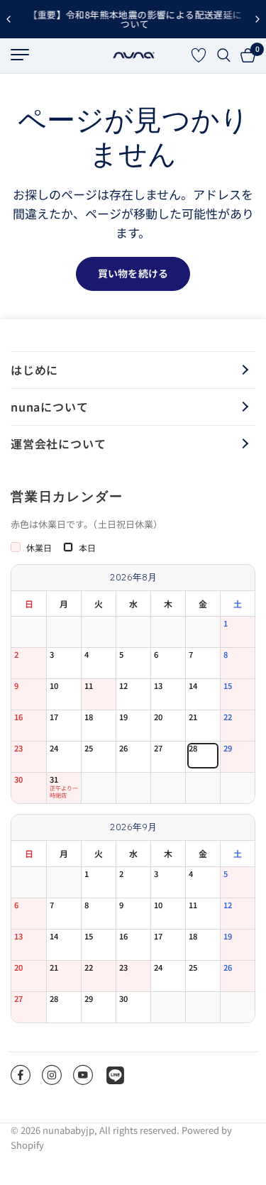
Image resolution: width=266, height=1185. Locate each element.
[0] (245, 55)
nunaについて (49, 406)
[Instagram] (52, 1075)
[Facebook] (21, 1075)
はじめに (34, 369)
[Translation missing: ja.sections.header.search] (223, 55)
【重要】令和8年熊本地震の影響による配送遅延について (133, 19)
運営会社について (58, 443)
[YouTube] (83, 1075)
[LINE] (115, 1075)
